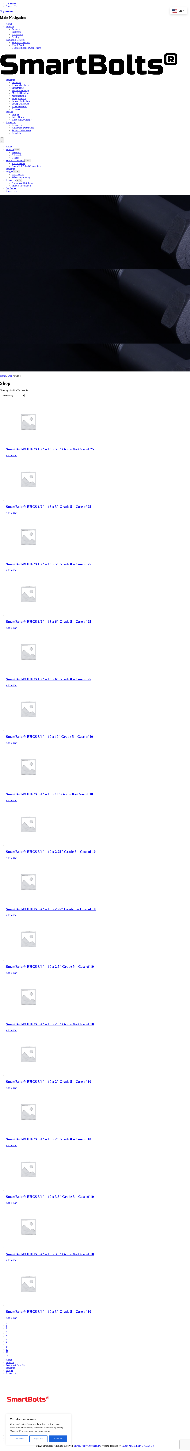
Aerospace (17, 109)
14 (7, 1347)
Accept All (57, 1439)
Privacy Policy (80, 1445)
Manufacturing (19, 95)
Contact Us (11, 6)
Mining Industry (19, 98)
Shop (10, 376)
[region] (38, 1429)
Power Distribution (21, 101)
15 (7, 1349)
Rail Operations (19, 106)
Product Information (21, 130)
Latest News (18, 117)
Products (10, 26)
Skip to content (7, 11)
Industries (10, 80)
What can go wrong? (21, 119)
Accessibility (94, 1445)
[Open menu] (2, 138)
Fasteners (16, 32)
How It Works (18, 45)
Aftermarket (17, 34)
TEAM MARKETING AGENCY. (137, 1445)
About (9, 24)
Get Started (11, 3)
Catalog (15, 37)
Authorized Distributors (23, 127)
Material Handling (20, 93)
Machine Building (20, 90)
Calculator (17, 133)
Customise (19, 1439)
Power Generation (20, 103)
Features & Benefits (15, 40)
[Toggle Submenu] (17, 149)
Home (3, 376)
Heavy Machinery (20, 85)
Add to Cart (11, 455)
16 (7, 1352)
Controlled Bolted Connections (26, 48)
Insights (9, 111)
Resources (11, 122)
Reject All (38, 1439)
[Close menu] (2, 141)
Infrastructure (18, 88)
